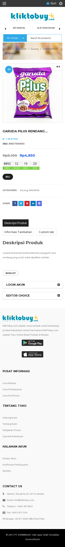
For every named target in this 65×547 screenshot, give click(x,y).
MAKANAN (21, 48)
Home (8, 48)
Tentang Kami (10, 423)
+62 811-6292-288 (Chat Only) (29, 518)
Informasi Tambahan (18, 232)
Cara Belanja (9, 383)
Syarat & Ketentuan (13, 436)
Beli (8, 177)
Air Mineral (19, 28)
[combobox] (15, 38)
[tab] (16, 223)
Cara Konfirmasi (11, 395)
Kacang (34, 48)
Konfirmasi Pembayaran (15, 464)
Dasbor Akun (9, 458)
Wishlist (7, 470)
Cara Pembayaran (12, 389)
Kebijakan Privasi (12, 430)
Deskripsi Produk (15, 223)
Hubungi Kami (10, 417)
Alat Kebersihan (46, 28)
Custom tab (46, 232)
